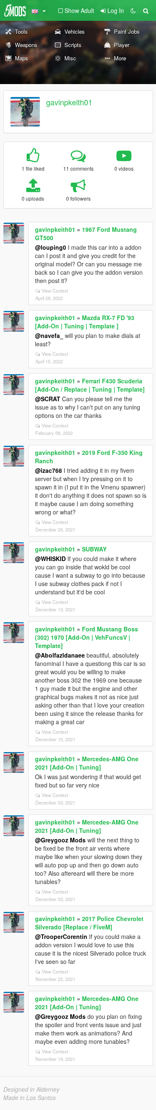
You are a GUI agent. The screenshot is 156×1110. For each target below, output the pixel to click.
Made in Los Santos (29, 1097)
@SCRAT (47, 399)
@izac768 (48, 470)
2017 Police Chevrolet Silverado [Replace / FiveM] (89, 922)
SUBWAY (94, 549)
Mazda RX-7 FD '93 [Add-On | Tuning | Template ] (84, 321)
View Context (55, 290)
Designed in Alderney (31, 1089)
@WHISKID (50, 558)
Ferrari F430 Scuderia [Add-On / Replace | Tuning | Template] (90, 385)
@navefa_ (49, 335)
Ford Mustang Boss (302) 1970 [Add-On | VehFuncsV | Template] (86, 637)
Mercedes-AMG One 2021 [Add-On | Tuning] (87, 763)
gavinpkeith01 (69, 102)
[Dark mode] (133, 10)
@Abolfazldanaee (60, 655)
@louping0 (50, 247)
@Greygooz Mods (60, 840)
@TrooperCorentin (61, 936)
